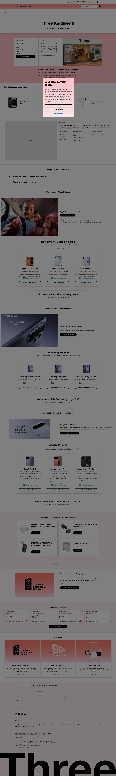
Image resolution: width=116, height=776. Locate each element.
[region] (58, 97)
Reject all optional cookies (58, 105)
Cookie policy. (48, 101)
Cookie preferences (58, 113)
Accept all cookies (58, 109)
